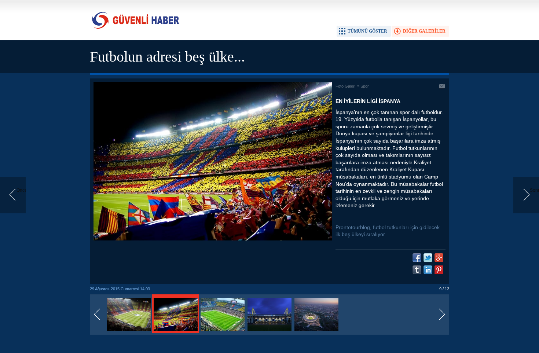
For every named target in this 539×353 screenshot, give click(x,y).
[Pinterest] (438, 269)
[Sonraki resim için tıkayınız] (213, 239)
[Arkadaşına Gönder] (442, 87)
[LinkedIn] (427, 269)
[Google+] (438, 257)
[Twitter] (427, 257)
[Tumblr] (416, 269)
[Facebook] (416, 257)
